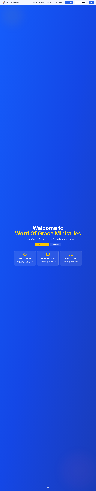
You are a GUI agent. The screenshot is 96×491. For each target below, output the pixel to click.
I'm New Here (40, 244)
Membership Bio (81, 2)
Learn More (56, 244)
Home (35, 2)
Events (55, 2)
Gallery (49, 2)
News (61, 2)
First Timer (69, 2)
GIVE (91, 2)
